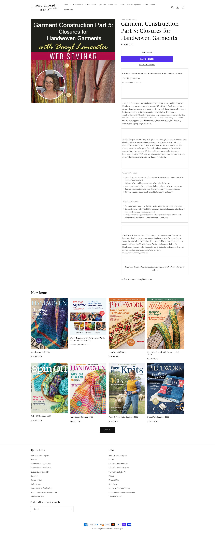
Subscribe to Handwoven (41, 468)
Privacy (34, 476)
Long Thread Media (104, 529)
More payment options (147, 64)
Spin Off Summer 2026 (41, 416)
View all (107, 430)
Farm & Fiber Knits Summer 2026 (123, 417)
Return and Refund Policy (42, 488)
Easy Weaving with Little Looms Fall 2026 (163, 353)
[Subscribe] (70, 509)
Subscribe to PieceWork (41, 464)
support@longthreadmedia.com (44, 492)
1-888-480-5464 (37, 496)
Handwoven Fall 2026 (40, 352)
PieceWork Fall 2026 (118, 352)
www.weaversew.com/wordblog (134, 253)
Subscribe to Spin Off (40, 472)
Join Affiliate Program (40, 455)
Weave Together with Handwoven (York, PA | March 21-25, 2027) (87, 339)
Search (34, 460)
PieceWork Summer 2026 (158, 417)
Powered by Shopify (116, 529)
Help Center (36, 484)
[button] (172, 7)
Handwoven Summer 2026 (81, 417)
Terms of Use (36, 480)
